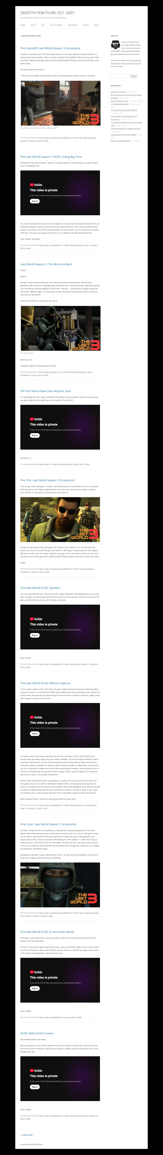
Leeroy (82, 913)
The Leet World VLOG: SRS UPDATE (124, 110)
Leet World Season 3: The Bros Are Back (46, 264)
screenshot (92, 138)
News (47, 138)
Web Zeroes (72, 25)
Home (22, 25)
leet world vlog (75, 664)
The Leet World (56, 25)
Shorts (86, 25)
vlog (86, 245)
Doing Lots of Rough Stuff (120, 141)
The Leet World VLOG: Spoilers (40, 588)
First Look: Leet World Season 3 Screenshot (48, 824)
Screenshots (54, 138)
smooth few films (64, 464)
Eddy (46, 141)
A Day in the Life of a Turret (130, 63)
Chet (70, 372)
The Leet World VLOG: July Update (123, 134)
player (90, 372)
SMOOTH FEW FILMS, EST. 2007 (47, 12)
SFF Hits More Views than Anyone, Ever (45, 391)
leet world (83, 138)
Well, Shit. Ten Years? (118, 92)
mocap (87, 805)
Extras (41, 138)
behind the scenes (76, 1116)
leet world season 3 (77, 245)
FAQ (42, 25)
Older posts (26, 1135)
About (33, 25)
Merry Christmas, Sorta (119, 101)
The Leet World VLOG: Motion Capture (45, 683)
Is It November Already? (120, 104)
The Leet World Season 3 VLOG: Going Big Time (51, 157)
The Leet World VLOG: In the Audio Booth (47, 932)
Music (96, 25)
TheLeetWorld (65, 138)
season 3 (23, 141)
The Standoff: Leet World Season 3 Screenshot (50, 48)
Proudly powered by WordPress (31, 1144)
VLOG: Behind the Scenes (36, 1033)
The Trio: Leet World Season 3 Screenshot (47, 480)
